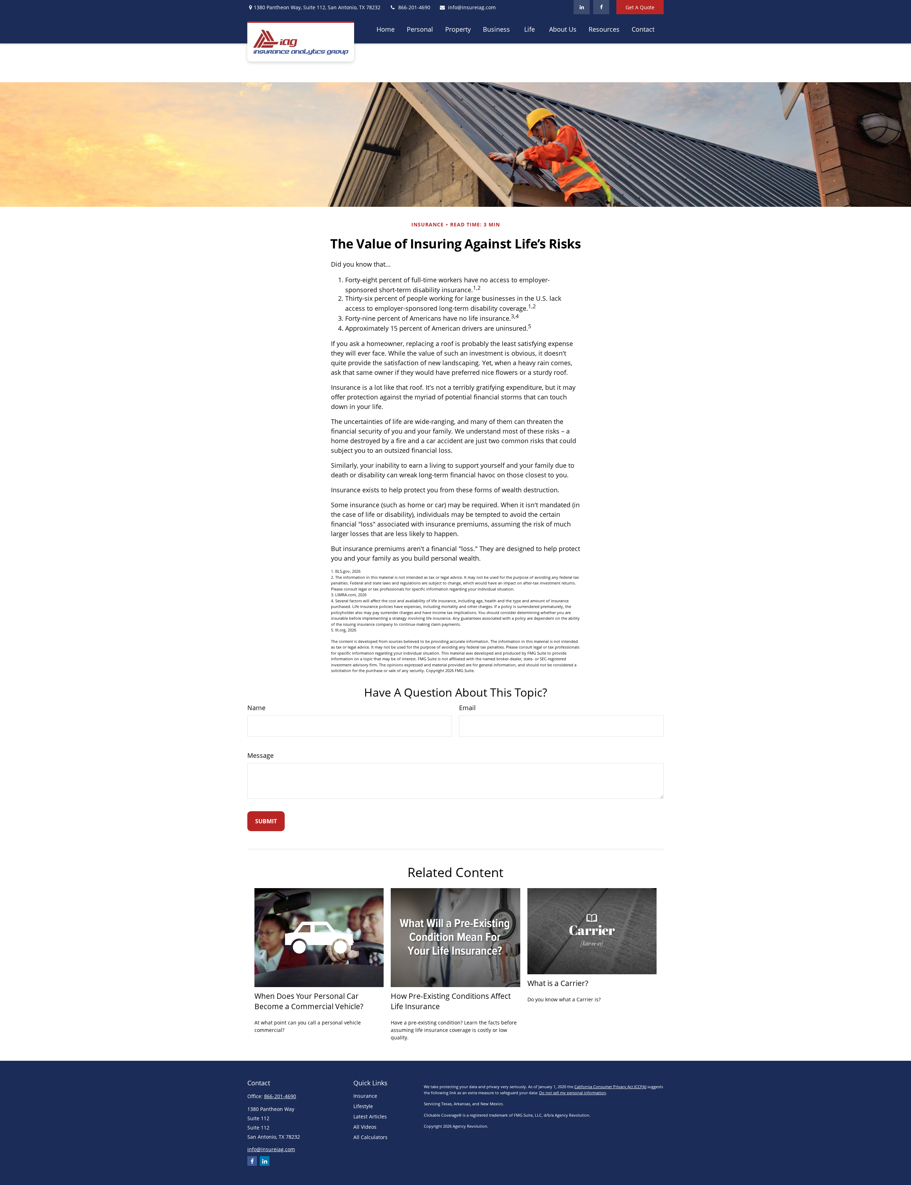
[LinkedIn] (582, 7)
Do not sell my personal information (572, 1092)
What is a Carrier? (557, 983)
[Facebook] (601, 7)
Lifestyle (363, 1106)
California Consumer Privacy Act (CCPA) (610, 1086)
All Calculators (370, 1137)
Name (256, 707)
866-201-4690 (414, 7)
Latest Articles (370, 1116)
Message (260, 755)
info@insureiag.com (472, 7)
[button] (385, 28)
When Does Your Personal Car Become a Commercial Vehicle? (308, 1001)
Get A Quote (640, 7)
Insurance (365, 1095)
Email (467, 707)
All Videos (364, 1126)
